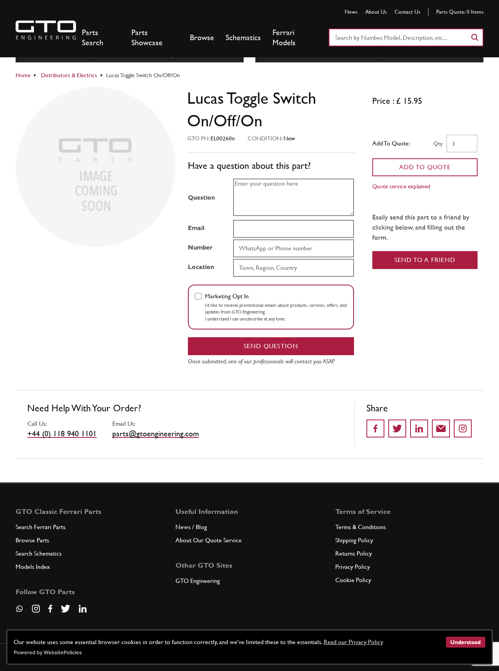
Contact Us (407, 12)
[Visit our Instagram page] (36, 608)
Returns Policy (353, 553)
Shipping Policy (354, 540)
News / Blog (191, 527)
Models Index (33, 566)
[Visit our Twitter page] (65, 608)
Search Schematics (39, 553)
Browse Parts (32, 540)
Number (200, 247)
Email (196, 228)
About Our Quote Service (208, 540)
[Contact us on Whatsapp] (19, 611)
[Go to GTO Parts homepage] (46, 30)
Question (201, 197)
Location (201, 267)
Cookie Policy (353, 580)
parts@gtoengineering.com (155, 433)
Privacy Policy (352, 566)
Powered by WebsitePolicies (48, 652)
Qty (438, 143)
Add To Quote (425, 167)
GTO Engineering (197, 580)
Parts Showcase (147, 37)
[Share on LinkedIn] (419, 428)
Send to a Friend (425, 260)
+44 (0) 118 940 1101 (62, 433)
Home (23, 75)
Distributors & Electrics (69, 75)
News (351, 12)
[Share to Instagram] (463, 428)
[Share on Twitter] (397, 428)
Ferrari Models (284, 37)
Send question (271, 346)
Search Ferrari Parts (40, 527)
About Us (376, 12)
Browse (202, 37)
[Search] (474, 37)
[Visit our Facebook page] (50, 608)
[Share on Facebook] (375, 428)
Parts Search (92, 37)
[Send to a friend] (441, 428)
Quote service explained (401, 186)
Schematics (243, 37)
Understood (465, 642)
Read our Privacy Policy (353, 642)
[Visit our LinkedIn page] (82, 608)
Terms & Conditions (360, 527)
